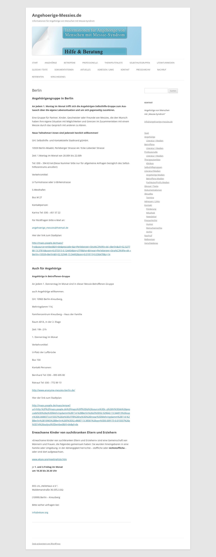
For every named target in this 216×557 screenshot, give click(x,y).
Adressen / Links (106, 69)
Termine (150, 197)
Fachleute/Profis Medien (157, 182)
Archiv (149, 231)
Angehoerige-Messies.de (56, 15)
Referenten (38, 76)
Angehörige (51, 62)
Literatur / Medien (154, 140)
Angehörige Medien (155, 174)
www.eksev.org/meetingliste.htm (49, 459)
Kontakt (125, 69)
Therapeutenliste (114, 62)
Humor (149, 224)
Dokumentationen (64, 69)
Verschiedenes (58, 76)
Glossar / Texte (40, 69)
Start (35, 62)
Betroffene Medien (155, 178)
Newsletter (151, 216)
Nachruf (161, 69)
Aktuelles (85, 69)
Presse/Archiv (143, 69)
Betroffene (69, 62)
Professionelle (90, 62)
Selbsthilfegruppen (140, 62)
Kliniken (150, 163)
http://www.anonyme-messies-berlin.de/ (53, 390)
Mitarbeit (150, 212)
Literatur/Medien (165, 62)
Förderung (151, 209)
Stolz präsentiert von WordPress (46, 543)
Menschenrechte (154, 228)
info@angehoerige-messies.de (158, 121)
